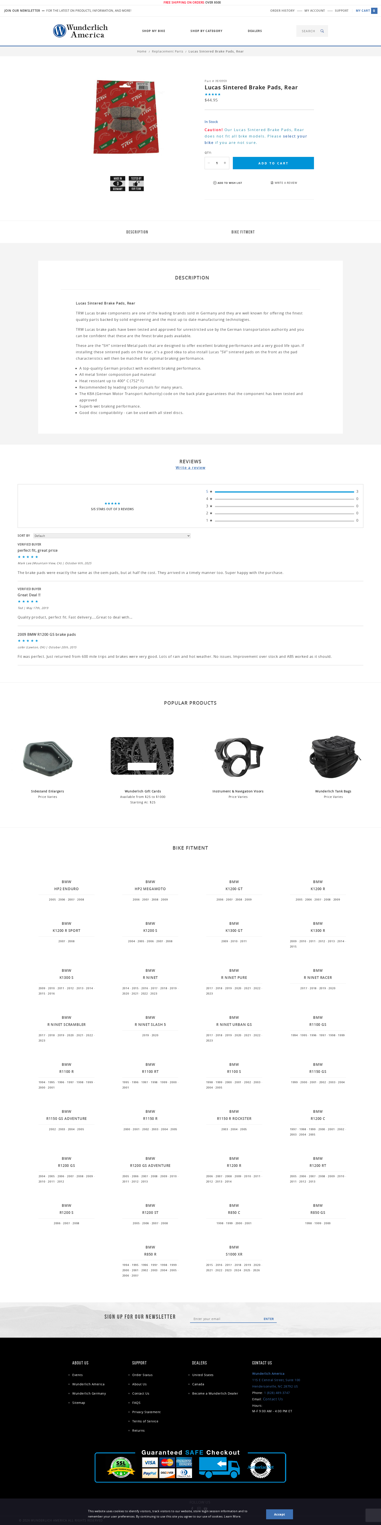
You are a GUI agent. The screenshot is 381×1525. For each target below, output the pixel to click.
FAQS (136, 1403)
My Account (314, 11)
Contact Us (140, 1393)
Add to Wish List (230, 182)
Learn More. (232, 1516)
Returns (138, 1430)
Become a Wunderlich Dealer (215, 1393)
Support (342, 11)
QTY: (208, 153)
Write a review (190, 467)
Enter (269, 1319)
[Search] (322, 31)
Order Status (142, 1375)
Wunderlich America (88, 1384)
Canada (198, 1384)
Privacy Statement (146, 1412)
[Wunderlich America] (80, 30)
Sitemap (78, 1403)
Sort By (24, 536)
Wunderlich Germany (89, 1393)
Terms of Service (145, 1421)
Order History (282, 11)
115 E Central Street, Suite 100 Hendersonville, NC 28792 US (276, 1379)
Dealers (255, 31)
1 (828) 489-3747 (277, 1393)
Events (77, 1375)
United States (203, 1375)
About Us (139, 1384)
